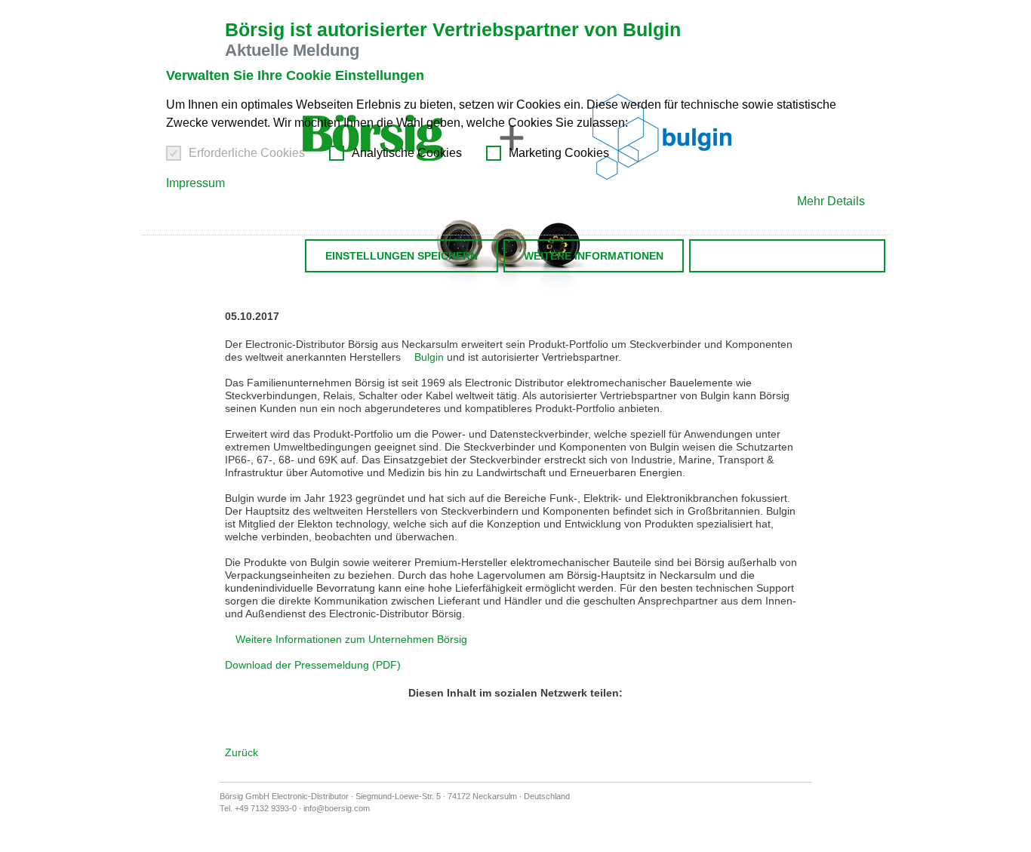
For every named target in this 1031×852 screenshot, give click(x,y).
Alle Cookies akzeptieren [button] (787, 256)
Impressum (195, 183)
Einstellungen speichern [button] (401, 256)
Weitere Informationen (593, 256)
